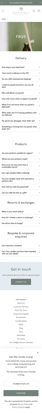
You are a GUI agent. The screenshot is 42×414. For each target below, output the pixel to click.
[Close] (37, 352)
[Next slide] (40, 3)
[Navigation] (3, 11)
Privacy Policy (23, 404)
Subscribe (21, 393)
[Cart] (38, 10)
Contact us (21, 282)
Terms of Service (18, 407)
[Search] (33, 10)
